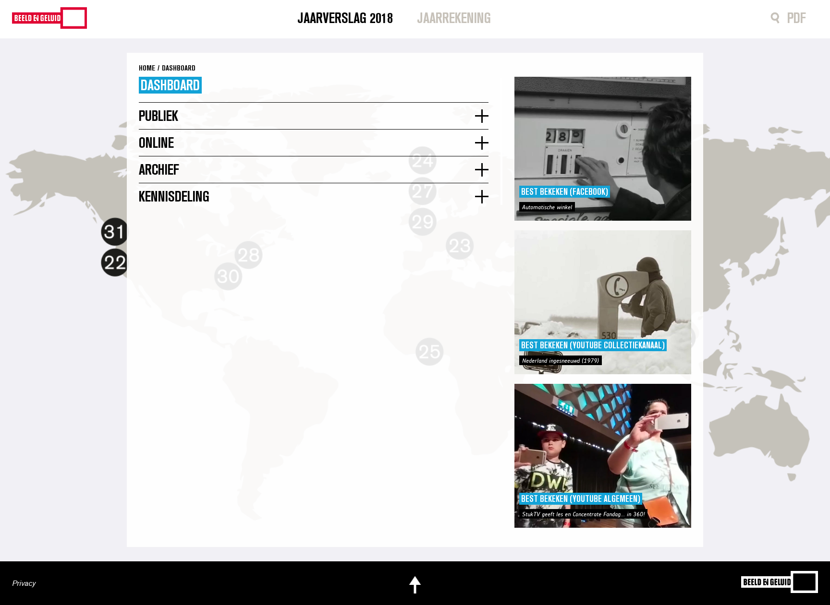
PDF (796, 18)
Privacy (24, 583)
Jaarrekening (454, 18)
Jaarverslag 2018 (345, 18)
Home (147, 67)
